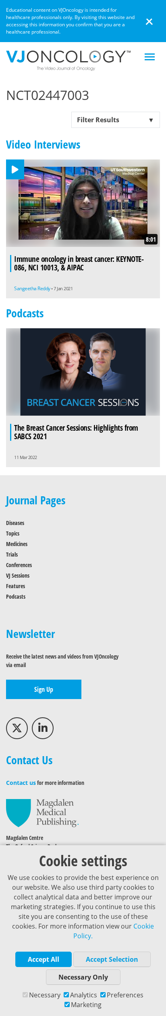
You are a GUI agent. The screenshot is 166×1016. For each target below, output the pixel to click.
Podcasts (15, 596)
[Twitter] (17, 728)
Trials (12, 554)
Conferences (19, 565)
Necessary (44, 994)
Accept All (43, 959)
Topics (12, 533)
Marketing (86, 1004)
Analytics (83, 994)
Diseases (15, 523)
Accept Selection (112, 959)
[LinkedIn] (43, 728)
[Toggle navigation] (149, 58)
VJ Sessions (17, 575)
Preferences (125, 994)
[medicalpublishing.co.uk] (42, 812)
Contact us (21, 782)
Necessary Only (83, 977)
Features (15, 586)
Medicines (16, 544)
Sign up (43, 689)
